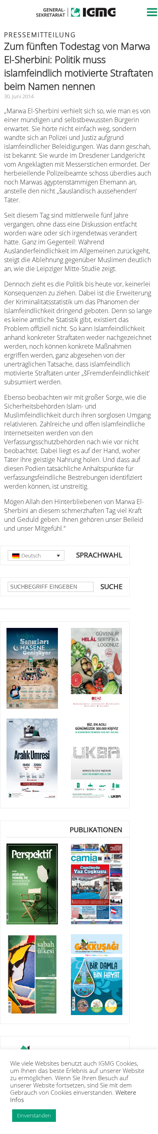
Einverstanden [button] (34, 1115)
